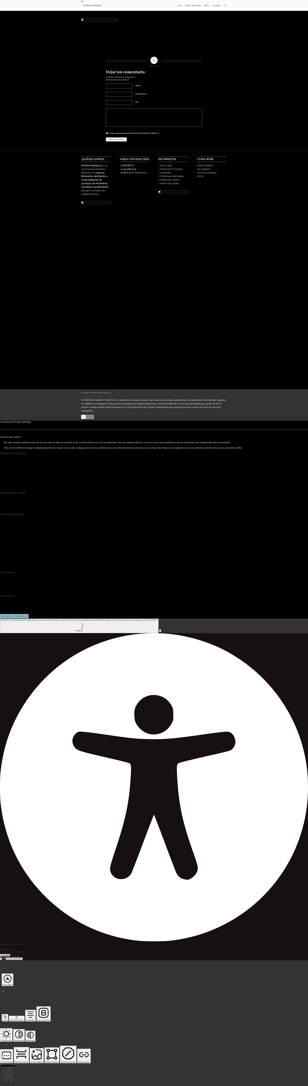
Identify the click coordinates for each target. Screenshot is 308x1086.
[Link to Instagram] (225, 392)
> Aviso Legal (165, 165)
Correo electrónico (141, 94)
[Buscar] (224, 5)
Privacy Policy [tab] (7, 596)
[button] (160, 630)
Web (136, 102)
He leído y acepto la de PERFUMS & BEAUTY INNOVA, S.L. (134, 133)
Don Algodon (203, 169)
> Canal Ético (164, 172)
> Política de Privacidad (170, 169)
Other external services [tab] (12, 514)
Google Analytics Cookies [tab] (13, 493)
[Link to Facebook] (218, 392)
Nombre (138, 85)
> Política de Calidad (168, 183)
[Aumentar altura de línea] (4, 991)
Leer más (90, 417)
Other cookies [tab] (7, 572)
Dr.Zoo (200, 176)
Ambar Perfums (205, 165)
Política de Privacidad (128, 133)
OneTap (18, 949)
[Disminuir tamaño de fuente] (4, 970)
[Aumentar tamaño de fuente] (4, 958)
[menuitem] (180, 5)
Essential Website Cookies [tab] (13, 453)
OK (83, 417)
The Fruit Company (207, 172)
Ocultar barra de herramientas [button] (11, 959)
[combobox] (79, 626)
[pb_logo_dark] (91, 5)
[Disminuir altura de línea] (4, 1003)
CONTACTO (128, 165)
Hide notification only (20, 616)
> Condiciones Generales (171, 176)
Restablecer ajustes (8, 1065)
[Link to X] (221, 392)
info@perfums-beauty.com (133, 172)
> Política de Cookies (169, 180)
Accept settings (6, 616)
